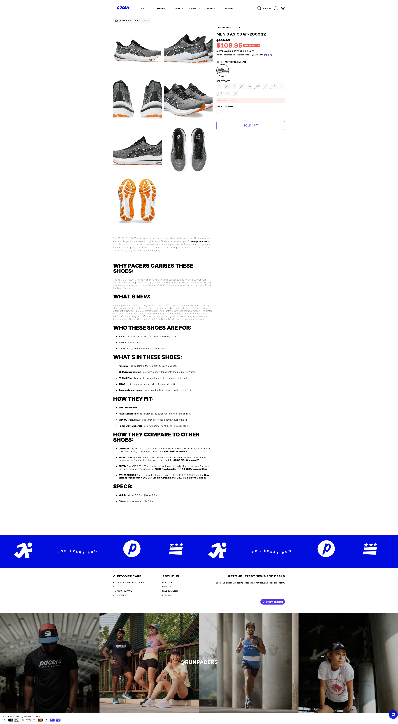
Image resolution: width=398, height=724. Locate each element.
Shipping (221, 51)
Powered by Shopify (32, 716)
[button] (264, 8)
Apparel (161, 8)
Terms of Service (122, 591)
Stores (210, 8)
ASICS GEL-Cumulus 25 (186, 460)
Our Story (168, 582)
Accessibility (120, 595)
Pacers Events (170, 591)
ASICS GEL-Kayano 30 (176, 451)
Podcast (167, 595)
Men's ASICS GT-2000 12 (135, 20)
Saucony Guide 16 (196, 477)
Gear (178, 8)
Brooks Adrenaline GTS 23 (167, 477)
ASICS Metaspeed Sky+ (194, 469)
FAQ (115, 587)
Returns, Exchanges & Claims (129, 582)
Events (193, 8)
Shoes (144, 8)
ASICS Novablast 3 (165, 469)
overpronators (199, 241)
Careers (166, 587)
